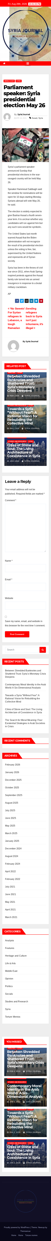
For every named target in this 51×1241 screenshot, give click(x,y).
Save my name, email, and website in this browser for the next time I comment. (25, 623)
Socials (9, 994)
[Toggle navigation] (28, 63)
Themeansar (25, 1231)
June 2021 (10, 894)
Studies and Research (17, 405)
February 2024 (12, 864)
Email (8, 579)
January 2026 (12, 772)
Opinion (9, 978)
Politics (9, 986)
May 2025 (10, 825)
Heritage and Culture (16, 956)
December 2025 (13, 780)
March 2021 (11, 917)
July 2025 (10, 810)
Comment (10, 500)
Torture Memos (12, 1017)
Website (9, 598)
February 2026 (12, 764)
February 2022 (12, 879)
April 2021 (10, 909)
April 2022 (10, 871)
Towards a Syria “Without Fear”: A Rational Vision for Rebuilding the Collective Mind (22, 416)
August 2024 (11, 856)
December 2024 (13, 848)
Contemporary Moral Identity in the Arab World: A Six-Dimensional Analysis (24, 1091)
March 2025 (11, 833)
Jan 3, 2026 (15, 1102)
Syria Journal (23, 114)
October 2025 (12, 787)
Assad (34, 118)
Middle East (9, 81)
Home (13, 1235)
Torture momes (31, 1235)
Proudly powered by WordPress (17, 1227)
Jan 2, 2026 (15, 1132)
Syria (18, 81)
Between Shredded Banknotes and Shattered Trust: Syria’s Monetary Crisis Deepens (23, 383)
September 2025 (13, 795)
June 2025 (10, 818)
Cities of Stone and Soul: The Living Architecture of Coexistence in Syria (23, 450)
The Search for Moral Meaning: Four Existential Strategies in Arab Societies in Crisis (25, 723)
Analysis (11, 372)
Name (8, 561)
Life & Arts (10, 963)
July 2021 (10, 886)
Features (9, 948)
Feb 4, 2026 (15, 1071)
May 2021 (10, 902)
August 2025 (11, 803)
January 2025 (12, 841)
